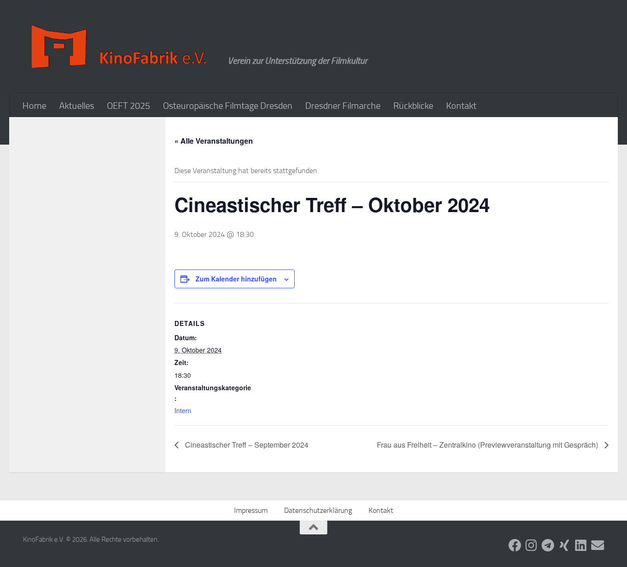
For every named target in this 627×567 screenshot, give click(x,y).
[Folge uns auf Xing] (564, 545)
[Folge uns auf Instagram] (531, 545)
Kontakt (461, 105)
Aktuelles (76, 105)
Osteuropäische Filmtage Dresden (227, 105)
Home (34, 105)
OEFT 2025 (128, 105)
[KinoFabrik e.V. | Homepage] (120, 47)
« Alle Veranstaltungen (213, 140)
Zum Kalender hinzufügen (236, 278)
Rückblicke (413, 105)
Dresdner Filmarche (343, 105)
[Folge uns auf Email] (597, 545)
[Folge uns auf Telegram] (548, 545)
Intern (182, 410)
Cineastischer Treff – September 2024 (245, 444)
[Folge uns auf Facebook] (515, 545)
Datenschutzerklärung (318, 510)
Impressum (251, 510)
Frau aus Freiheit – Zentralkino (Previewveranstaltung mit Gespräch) (488, 444)
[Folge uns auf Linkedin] (581, 545)
